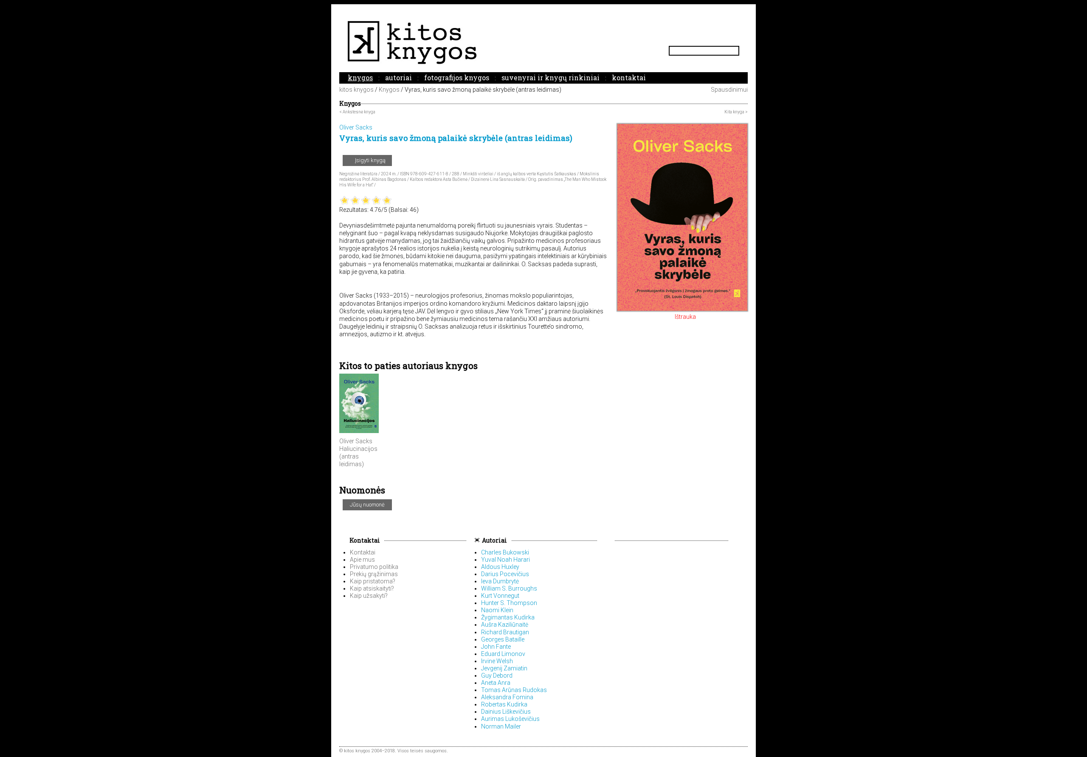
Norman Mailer (501, 726)
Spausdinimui (729, 89)
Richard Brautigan (505, 632)
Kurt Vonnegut (500, 595)
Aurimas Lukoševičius (510, 718)
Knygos (360, 77)
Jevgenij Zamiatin (504, 668)
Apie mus (362, 559)
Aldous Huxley (500, 566)
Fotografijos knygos (456, 77)
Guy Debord (497, 675)
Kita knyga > (736, 112)
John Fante (496, 646)
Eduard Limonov (503, 653)
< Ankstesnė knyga (357, 112)
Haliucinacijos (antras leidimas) (358, 456)
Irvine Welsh (497, 661)
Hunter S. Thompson (509, 602)
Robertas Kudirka (504, 704)
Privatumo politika (374, 566)
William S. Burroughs (509, 588)
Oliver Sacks (355, 441)
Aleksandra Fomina (507, 697)
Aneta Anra (495, 682)
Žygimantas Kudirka (508, 617)
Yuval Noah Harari (505, 559)
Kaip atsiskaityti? (372, 588)
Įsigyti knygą (370, 160)
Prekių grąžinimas (374, 574)
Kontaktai (629, 77)
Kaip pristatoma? (372, 581)
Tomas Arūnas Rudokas (514, 690)
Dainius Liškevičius (506, 711)
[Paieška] (735, 51)
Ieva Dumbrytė (500, 581)
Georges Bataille (502, 639)
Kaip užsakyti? (369, 595)
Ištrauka (684, 316)
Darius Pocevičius (505, 574)
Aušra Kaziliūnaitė (504, 624)
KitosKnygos (543, 42)
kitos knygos (356, 89)
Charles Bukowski (505, 552)
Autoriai (398, 77)
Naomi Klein (497, 610)
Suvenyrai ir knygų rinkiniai (550, 77)
